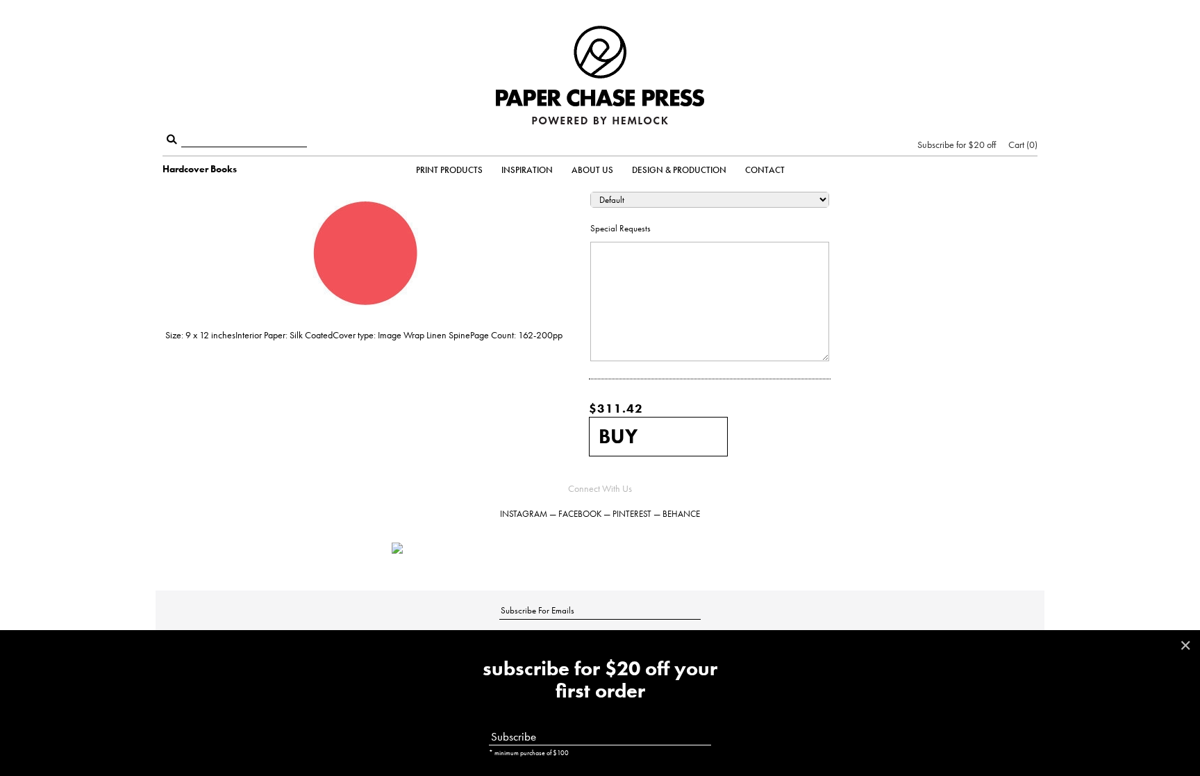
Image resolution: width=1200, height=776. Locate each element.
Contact (765, 170)
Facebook (579, 514)
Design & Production (679, 170)
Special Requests (620, 228)
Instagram (523, 514)
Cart (1021, 144)
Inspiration (527, 170)
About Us (592, 170)
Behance (681, 514)
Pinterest (631, 514)
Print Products (449, 170)
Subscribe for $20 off (956, 144)
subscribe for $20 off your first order (600, 680)
